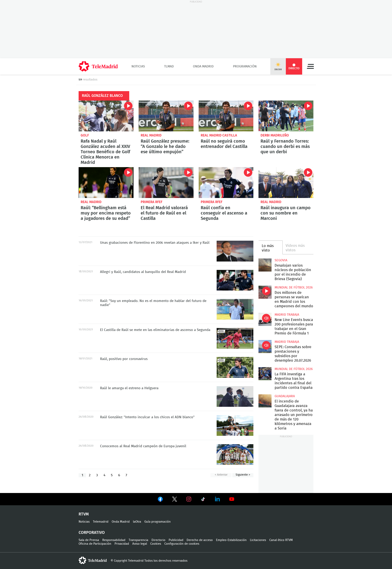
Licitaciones (258, 540)
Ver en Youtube (232, 499)
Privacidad (122, 543)
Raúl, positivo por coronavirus (235, 367)
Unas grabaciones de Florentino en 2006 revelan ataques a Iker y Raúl (235, 251)
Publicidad (176, 540)
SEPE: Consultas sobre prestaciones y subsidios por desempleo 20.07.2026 (264, 346)
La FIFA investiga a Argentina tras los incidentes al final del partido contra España (264, 373)
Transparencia (138, 540)
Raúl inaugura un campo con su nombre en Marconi (285, 182)
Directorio (158, 540)
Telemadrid (100, 521)
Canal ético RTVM (281, 540)
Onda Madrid (203, 66)
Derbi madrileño (275, 135)
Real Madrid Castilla (219, 135)
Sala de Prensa (89, 540)
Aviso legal (139, 543)
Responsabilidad (113, 540)
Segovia (281, 260)
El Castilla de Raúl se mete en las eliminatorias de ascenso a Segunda (235, 338)
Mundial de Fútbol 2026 (294, 287)
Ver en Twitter (174, 500)
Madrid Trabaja (287, 314)
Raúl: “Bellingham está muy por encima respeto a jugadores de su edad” (106, 182)
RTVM (84, 514)
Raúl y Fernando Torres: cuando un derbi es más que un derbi (285, 116)
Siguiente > (243, 474)
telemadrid (93, 560)
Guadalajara (285, 396)
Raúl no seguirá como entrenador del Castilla (226, 116)
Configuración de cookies (181, 543)
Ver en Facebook (160, 500)
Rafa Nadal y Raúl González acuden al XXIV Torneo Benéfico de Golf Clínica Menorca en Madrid (106, 116)
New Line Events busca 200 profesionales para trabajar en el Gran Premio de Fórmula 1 (264, 319)
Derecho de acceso (200, 540)
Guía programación (157, 521)
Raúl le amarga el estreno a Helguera (235, 396)
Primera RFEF (151, 202)
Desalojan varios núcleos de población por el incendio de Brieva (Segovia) (264, 264)
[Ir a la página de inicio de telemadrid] (98, 66)
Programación (245, 66)
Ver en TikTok (203, 500)
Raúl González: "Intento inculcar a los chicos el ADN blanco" (235, 425)
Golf (85, 135)
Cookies (155, 543)
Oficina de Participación (95, 543)
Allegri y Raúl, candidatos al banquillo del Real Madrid (235, 280)
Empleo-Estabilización (231, 540)
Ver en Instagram (189, 499)
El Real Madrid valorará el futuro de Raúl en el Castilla (166, 182)
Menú (310, 66)
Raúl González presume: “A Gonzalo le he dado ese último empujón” (166, 116)
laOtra (137, 521)
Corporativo (92, 533)
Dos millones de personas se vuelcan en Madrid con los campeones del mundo (264, 292)
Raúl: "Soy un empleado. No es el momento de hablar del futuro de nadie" (235, 309)
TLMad (169, 66)
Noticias (138, 66)
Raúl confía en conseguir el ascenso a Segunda (226, 182)
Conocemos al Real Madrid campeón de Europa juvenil (235, 454)
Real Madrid (151, 135)
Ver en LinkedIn (217, 499)
